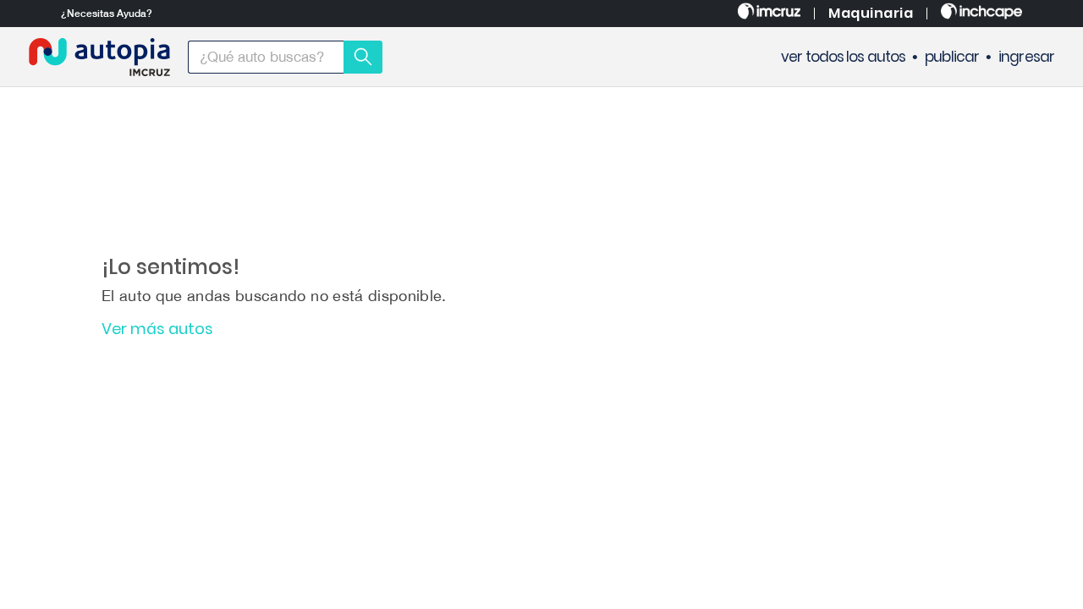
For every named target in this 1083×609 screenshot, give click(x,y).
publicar (952, 57)
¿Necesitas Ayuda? (106, 13)
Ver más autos (157, 329)
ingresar (1026, 57)
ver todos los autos (843, 57)
